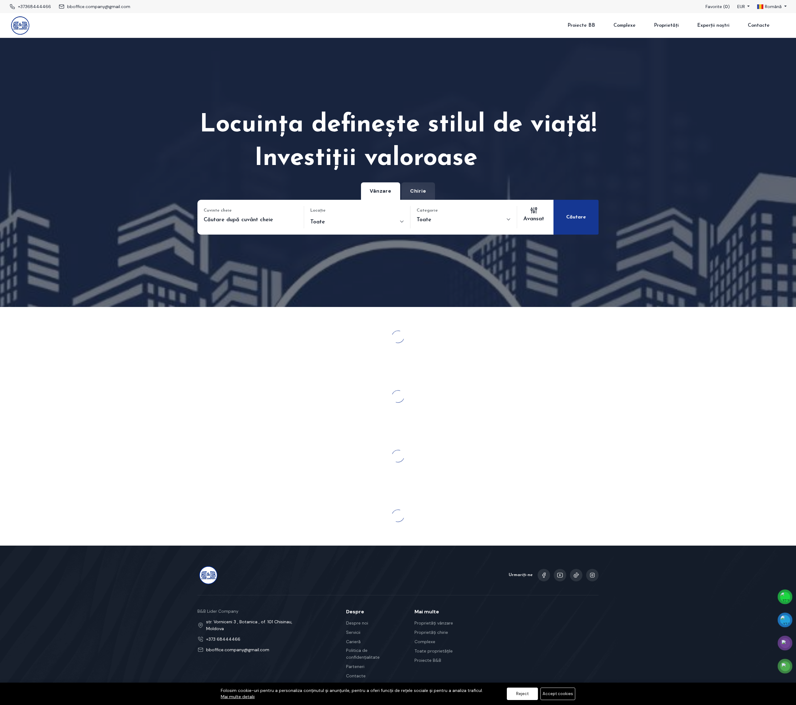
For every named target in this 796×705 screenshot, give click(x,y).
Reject (522, 693)
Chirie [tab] (418, 191)
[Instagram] (592, 575)
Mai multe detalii (238, 696)
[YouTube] (560, 575)
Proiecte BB (581, 25)
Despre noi (357, 623)
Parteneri (355, 666)
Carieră (353, 641)
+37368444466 (34, 6)
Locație (318, 210)
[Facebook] (544, 575)
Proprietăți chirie (431, 632)
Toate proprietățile (433, 651)
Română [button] (773, 6)
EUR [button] (741, 6)
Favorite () (718, 6)
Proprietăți (666, 25)
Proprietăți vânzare (433, 623)
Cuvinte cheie (218, 210)
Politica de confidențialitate (363, 654)
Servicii (353, 632)
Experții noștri (713, 25)
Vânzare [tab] (380, 191)
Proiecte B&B (427, 660)
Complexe (624, 25)
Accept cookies (558, 693)
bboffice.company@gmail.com (98, 6)
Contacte (759, 25)
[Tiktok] (576, 575)
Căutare (576, 217)
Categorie (427, 210)
